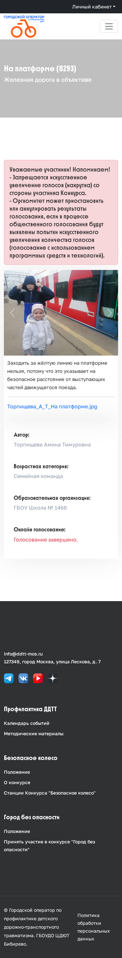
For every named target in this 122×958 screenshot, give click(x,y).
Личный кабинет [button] (92, 6)
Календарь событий (26, 723)
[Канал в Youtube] (38, 678)
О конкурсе (17, 782)
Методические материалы (33, 733)
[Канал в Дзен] (53, 678)
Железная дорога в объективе (47, 79)
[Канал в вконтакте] (23, 678)
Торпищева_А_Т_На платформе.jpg (52, 406)
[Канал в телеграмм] (9, 678)
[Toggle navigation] (109, 26)
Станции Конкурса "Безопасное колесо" (50, 793)
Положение (17, 772)
